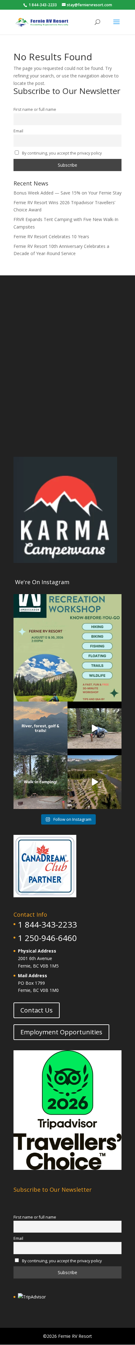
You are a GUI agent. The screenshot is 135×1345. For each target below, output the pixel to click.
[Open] (68, 648)
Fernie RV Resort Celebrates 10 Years (51, 236)
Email (18, 131)
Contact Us (36, 1010)
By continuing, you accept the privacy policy (61, 153)
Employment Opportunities (61, 1032)
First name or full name (35, 109)
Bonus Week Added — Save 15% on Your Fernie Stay (68, 193)
